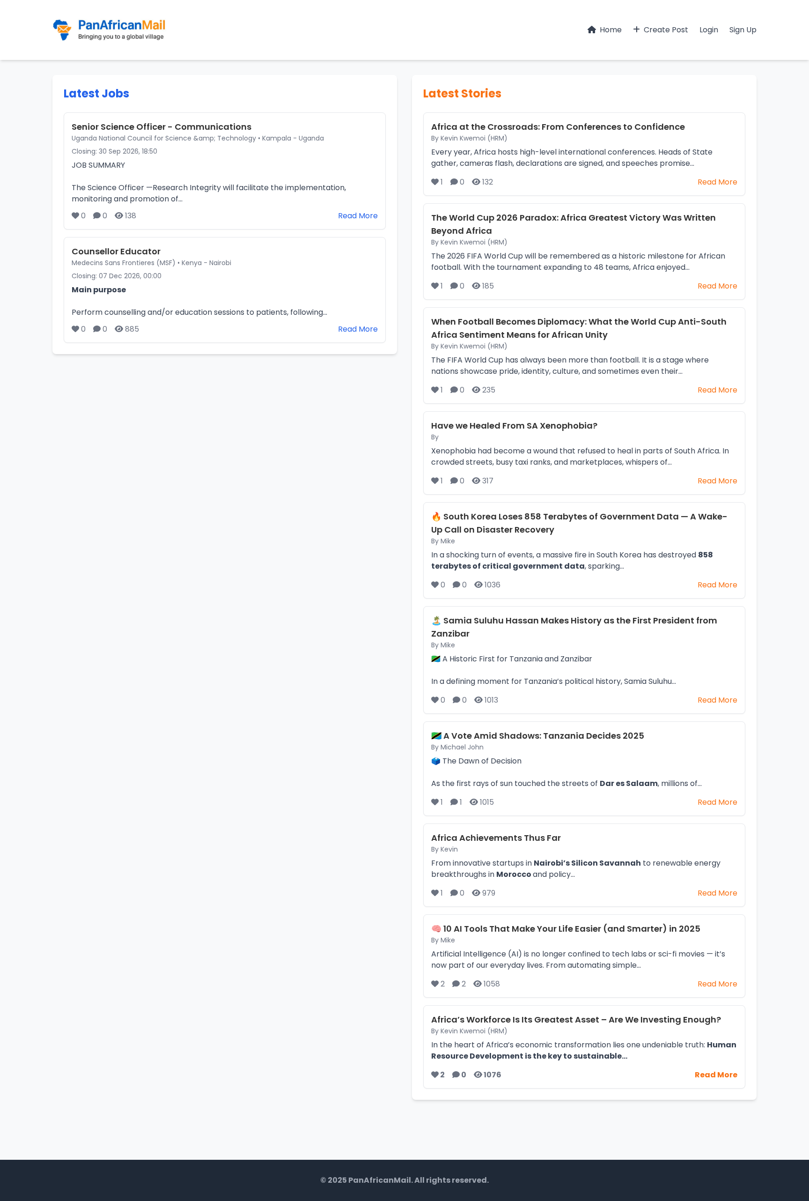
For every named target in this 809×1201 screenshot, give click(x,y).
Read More (358, 215)
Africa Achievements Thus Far (496, 838)
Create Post (665, 29)
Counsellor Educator (116, 251)
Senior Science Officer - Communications (161, 127)
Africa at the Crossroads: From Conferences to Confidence (558, 127)
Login (708, 29)
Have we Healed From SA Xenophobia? (514, 425)
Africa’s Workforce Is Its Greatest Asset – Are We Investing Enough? (576, 1019)
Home (610, 29)
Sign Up (743, 29)
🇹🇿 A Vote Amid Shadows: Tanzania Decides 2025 (537, 735)
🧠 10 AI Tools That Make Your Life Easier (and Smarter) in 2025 (565, 928)
